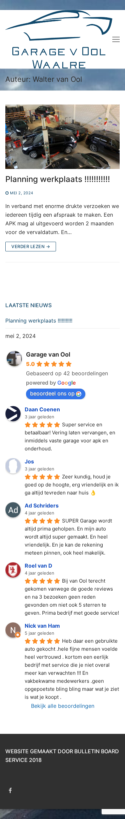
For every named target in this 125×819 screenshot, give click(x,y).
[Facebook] (10, 790)
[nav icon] (116, 39)
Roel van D (38, 565)
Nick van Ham (42, 625)
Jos (29, 461)
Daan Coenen (42, 409)
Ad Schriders (42, 505)
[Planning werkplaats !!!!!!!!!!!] (62, 137)
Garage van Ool (48, 354)
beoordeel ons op (52, 393)
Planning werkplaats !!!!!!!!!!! (57, 179)
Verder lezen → (30, 246)
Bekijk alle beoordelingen (62, 705)
